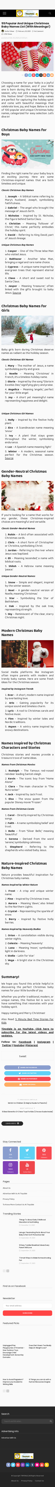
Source (17, 293)
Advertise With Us (8, 1437)
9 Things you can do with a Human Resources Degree (40, 1380)
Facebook (25, 1042)
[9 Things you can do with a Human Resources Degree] (40, 1369)
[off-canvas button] (4, 13)
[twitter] (27, 1153)
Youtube (18, 1045)
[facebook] (10, 1153)
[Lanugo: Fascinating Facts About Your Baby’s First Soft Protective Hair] (10, 1236)
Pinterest (32, 1045)
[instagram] (10, 1167)
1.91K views (8, 34)
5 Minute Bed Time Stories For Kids (27, 1021)
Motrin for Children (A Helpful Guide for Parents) (27, 1103)
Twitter (7, 1045)
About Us (6, 1188)
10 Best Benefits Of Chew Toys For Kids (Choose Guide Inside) (27, 1111)
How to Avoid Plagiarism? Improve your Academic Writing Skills (13, 1381)
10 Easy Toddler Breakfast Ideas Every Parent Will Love (34, 1246)
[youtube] (42, 1465)
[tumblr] (32, 1465)
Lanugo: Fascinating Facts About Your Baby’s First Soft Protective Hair (34, 1233)
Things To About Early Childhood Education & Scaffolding (32, 1220)
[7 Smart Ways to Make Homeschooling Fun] (10, 1261)
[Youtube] (27, 1167)
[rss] (47, 1465)
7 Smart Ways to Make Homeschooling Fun (35, 1259)
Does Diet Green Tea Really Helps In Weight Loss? (40, 1346)
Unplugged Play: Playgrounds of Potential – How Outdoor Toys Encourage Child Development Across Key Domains (14, 1351)
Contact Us (39, 1480)
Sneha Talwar (9, 31)
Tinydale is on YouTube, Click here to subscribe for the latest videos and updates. (27, 1032)
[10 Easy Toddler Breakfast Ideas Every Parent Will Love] (10, 1248)
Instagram (43, 1042)
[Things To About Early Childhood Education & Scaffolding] (10, 1223)
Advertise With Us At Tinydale (15, 1193)
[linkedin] (27, 1465)
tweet (22, 1056)
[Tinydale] (27, 13)
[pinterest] (44, 1153)
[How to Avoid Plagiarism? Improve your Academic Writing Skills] (14, 1369)
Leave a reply (11, 1123)
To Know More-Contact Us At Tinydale (18, 1204)
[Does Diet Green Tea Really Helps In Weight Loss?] (40, 1335)
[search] (50, 13)
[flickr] (37, 1465)
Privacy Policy (9, 1199)
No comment (38, 31)
